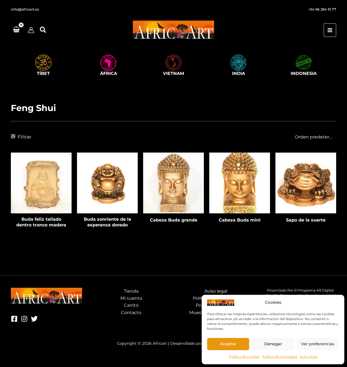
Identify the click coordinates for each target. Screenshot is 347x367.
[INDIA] (238, 63)
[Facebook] (14, 318)
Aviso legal (308, 357)
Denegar (273, 343)
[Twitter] (34, 318)
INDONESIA (304, 73)
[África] (108, 63)
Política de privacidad (279, 357)
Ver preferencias (318, 343)
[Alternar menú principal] (330, 30)
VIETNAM (173, 73)
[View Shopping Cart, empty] (16, 30)
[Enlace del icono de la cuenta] (31, 30)
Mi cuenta (131, 298)
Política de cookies (244, 357)
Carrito (131, 305)
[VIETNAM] (173, 63)
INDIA (238, 73)
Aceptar (228, 343)
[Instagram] (24, 318)
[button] (25, 9)
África (108, 73)
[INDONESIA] (303, 63)
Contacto (131, 312)
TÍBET (43, 73)
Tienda (131, 291)
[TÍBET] (43, 63)
